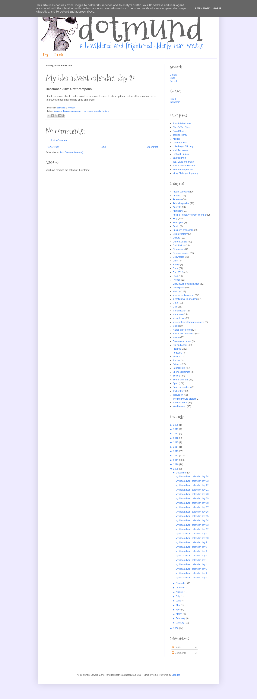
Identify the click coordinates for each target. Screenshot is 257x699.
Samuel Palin (179, 158)
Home (103, 147)
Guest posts (179, 287)
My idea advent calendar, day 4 (191, 564)
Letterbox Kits (180, 142)
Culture (176, 237)
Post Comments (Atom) (71, 152)
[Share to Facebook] (60, 115)
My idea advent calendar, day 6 (191, 555)
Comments (180, 653)
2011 (176, 460)
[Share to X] (56, 115)
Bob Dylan (178, 222)
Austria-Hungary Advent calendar (190, 215)
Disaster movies (181, 253)
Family (176, 264)
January (180, 622)
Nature (106, 111)
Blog (45, 54)
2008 (176, 628)
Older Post (152, 147)
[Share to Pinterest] (63, 115)
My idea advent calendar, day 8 (191, 547)
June (179, 600)
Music (176, 326)
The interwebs (180, 402)
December (181, 472)
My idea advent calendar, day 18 (192, 503)
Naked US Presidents (184, 333)
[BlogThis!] (52, 115)
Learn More (202, 8)
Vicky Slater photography (185, 173)
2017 (176, 433)
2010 (176, 464)
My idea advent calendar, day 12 (192, 529)
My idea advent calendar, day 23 (192, 481)
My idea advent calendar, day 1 (191, 577)
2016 (176, 438)
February (181, 618)
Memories (178, 314)
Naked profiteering (182, 330)
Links (175, 303)
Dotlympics (178, 257)
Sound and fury (180, 379)
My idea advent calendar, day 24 (192, 476)
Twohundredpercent (183, 169)
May (178, 605)
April (178, 609)
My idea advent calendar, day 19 (192, 498)
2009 (176, 469)
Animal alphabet (181, 203)
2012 (176, 455)
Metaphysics (179, 318)
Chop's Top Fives (181, 127)
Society (176, 375)
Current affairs (180, 241)
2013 (176, 451)
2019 (176, 429)
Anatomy (58, 111)
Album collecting (181, 191)
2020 (176, 425)
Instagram (175, 102)
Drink (175, 260)
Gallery (173, 74)
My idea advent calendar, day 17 (192, 507)
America (177, 195)
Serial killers (179, 368)
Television (178, 395)
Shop (172, 78)
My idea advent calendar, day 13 (192, 525)
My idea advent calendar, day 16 (192, 511)
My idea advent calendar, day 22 (192, 485)
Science (177, 364)
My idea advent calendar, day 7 (191, 551)
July (178, 596)
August (180, 592)
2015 (176, 442)
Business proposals (72, 111)
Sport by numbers (182, 387)
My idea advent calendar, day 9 (191, 542)
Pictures (177, 349)
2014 (176, 447)
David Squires (180, 131)
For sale (58, 54)
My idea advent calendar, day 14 (192, 520)
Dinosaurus (179, 249)
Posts (177, 647)
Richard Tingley (181, 154)
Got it (217, 8)
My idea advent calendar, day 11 (192, 533)
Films (175, 268)
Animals (177, 207)
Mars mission (179, 310)
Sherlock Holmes (181, 372)
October (180, 587)
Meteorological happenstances (188, 322)
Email (173, 99)
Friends (176, 280)
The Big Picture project (184, 399)
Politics (176, 356)
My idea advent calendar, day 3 (191, 569)
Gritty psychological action (186, 283)
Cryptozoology (180, 234)
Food (175, 276)
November (181, 583)
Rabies (176, 360)
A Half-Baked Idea (182, 123)
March (179, 614)
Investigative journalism (185, 299)
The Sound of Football (184, 165)
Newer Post (53, 147)
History (176, 291)
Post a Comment (58, 140)
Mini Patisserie (180, 150)
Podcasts (177, 352)
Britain (176, 226)
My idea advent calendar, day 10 (192, 538)
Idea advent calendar (91, 111)
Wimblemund (179, 406)
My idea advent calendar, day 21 (192, 489)
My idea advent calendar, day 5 (191, 560)
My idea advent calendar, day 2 (191, 573)
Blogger (176, 675)
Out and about (180, 345)
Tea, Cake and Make (183, 162)
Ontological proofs (182, 341)
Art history (178, 211)
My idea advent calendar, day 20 (192, 494)
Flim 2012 (178, 272)
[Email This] (49, 115)
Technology (179, 391)
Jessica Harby (180, 135)
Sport (175, 383)
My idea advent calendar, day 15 (192, 516)
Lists (175, 306)
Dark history (179, 245)
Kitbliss (176, 139)
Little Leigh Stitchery (183, 146)
